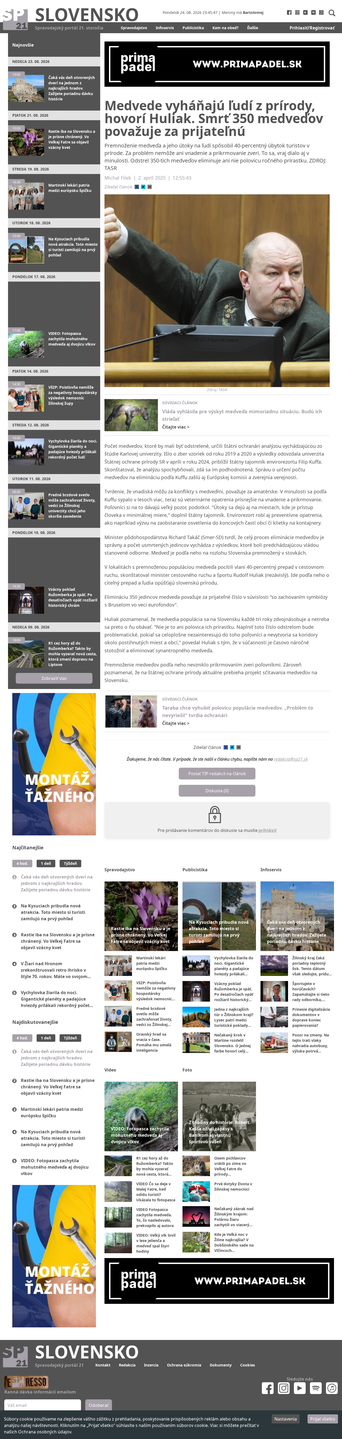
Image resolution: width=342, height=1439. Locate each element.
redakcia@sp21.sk (291, 759)
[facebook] (137, 187)
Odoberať (98, 1405)
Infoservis (165, 27)
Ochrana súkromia (184, 1365)
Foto (187, 1070)
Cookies (247, 1365)
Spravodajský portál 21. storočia (69, 28)
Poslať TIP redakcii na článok (217, 774)
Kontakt (102, 1365)
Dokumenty (221, 1365)
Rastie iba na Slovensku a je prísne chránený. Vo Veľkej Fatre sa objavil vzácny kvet (58, 941)
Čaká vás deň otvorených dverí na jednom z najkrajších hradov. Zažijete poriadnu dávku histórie (57, 883)
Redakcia (127, 1365)
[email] (149, 187)
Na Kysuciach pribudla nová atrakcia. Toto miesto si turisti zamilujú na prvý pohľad (53, 912)
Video (110, 1070)
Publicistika (193, 27)
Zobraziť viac (54, 678)
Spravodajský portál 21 (59, 1365)
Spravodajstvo (134, 27)
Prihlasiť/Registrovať (312, 28)
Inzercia (151, 1365)
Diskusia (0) (217, 791)
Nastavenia (285, 1419)
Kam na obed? (225, 27)
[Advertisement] (54, 302)
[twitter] (143, 187)
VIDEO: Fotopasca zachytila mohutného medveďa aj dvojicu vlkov (55, 1167)
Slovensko (87, 14)
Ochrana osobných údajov (44, 1432)
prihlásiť (267, 830)
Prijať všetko (322, 1419)
